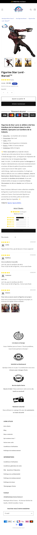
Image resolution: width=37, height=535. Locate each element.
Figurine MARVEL (16, 202)
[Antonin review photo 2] (15, 308)
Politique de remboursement (12, 450)
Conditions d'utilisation (11, 446)
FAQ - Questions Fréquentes (12, 470)
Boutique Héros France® (8, 18)
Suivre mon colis (9, 442)
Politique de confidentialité (12, 474)
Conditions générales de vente (13, 466)
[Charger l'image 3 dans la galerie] (28, 62)
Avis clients (7, 426)
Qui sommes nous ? (9, 438)
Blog (5, 430)
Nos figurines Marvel (21, 18)
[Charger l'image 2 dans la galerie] (18, 62)
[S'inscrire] (31, 513)
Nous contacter (8, 434)
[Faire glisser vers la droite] (35, 63)
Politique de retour (9, 482)
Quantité (3, 89)
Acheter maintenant (18, 104)
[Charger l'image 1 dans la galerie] (8, 62)
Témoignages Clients (10, 486)
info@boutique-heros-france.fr (13, 497)
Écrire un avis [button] (18, 231)
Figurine (10, 202)
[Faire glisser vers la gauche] (2, 63)
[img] (5, 242)
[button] (2, 10)
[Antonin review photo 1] (5, 308)
